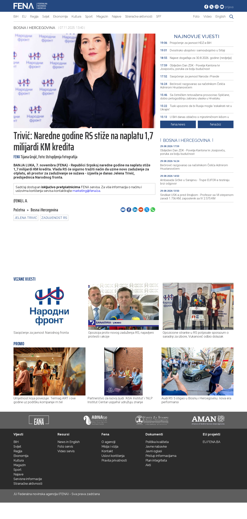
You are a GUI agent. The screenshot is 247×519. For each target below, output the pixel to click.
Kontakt (107, 451)
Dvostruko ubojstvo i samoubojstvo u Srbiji (192, 50)
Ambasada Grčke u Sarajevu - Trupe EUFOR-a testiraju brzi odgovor (194, 181)
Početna (19, 210)
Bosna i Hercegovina (34, 27)
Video (207, 16)
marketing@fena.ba (86, 191)
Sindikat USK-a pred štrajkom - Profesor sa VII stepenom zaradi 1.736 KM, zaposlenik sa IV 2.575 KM (196, 196)
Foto (196, 16)
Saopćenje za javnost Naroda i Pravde (189, 76)
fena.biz (215, 124)
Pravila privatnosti (114, 460)
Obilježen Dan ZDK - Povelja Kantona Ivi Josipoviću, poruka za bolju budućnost (190, 67)
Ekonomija (60, 16)
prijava (229, 7)
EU (24, 16)
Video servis (66, 451)
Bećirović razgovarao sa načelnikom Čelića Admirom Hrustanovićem (192, 85)
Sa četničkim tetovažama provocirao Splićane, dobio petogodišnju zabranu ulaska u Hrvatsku (195, 96)
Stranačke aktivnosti (138, 16)
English (221, 16)
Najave (116, 16)
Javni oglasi (153, 451)
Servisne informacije (28, 479)
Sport (89, 16)
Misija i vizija (110, 446)
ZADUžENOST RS (54, 218)
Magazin (102, 16)
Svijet (45, 16)
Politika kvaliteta (157, 442)
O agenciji (108, 442)
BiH (16, 16)
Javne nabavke (156, 446)
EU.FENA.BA (211, 442)
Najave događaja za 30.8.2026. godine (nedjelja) (196, 58)
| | (186, 140)
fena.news (178, 124)
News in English (69, 442)
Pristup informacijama (160, 456)
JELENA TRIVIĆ (26, 218)
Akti (148, 465)
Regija (34, 16)
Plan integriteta (156, 460)
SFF (158, 16)
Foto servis (65, 446)
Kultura (76, 16)
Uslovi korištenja (113, 456)
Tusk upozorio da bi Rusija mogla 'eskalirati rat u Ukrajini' (196, 107)
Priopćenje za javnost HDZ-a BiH (185, 43)
